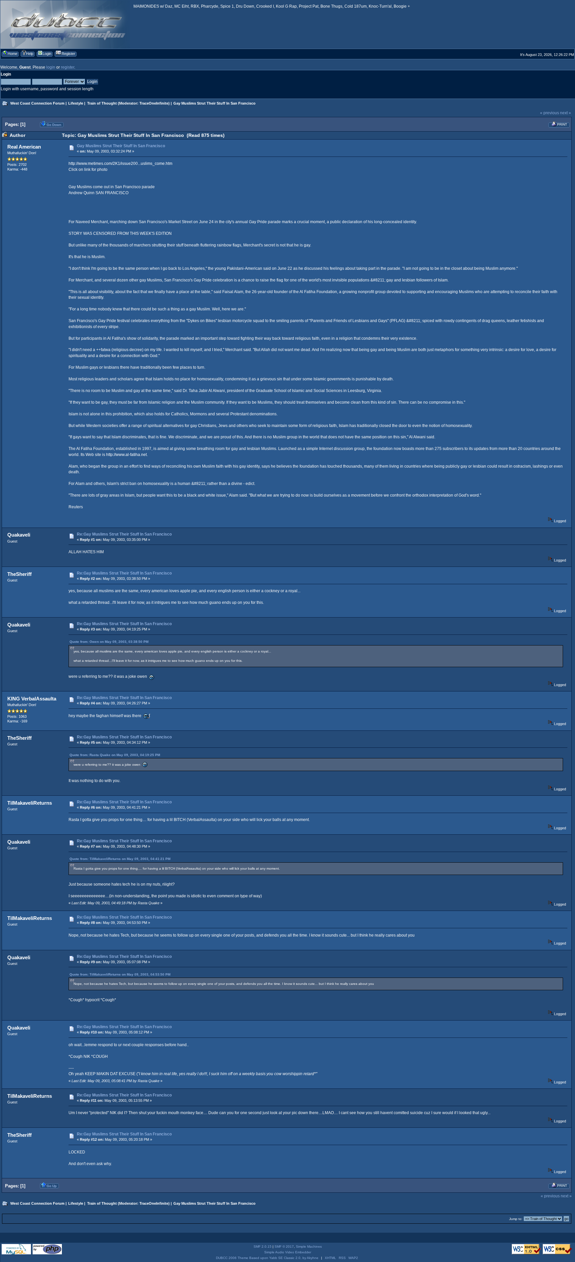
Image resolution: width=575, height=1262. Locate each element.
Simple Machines (309, 1246)
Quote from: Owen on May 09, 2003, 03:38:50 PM (109, 641)
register (67, 67)
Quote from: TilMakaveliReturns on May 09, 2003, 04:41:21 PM (120, 859)
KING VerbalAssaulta (31, 698)
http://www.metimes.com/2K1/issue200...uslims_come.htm (120, 163)
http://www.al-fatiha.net (126, 454)
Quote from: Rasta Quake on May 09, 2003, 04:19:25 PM (115, 755)
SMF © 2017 (284, 1246)
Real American (24, 147)
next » (565, 113)
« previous (549, 113)
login (50, 67)
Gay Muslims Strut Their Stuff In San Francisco (121, 146)
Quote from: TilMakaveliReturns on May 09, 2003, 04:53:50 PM (120, 974)
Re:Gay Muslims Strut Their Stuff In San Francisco (124, 534)
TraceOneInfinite (153, 103)
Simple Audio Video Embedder (287, 1252)
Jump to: (515, 1219)
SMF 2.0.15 (263, 1246)
